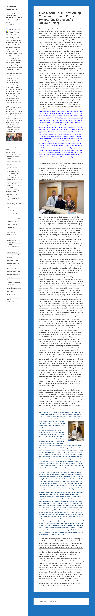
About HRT (9, 207)
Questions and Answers (14, 224)
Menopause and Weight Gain (14, 269)
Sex (6, 249)
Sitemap (2, 606)
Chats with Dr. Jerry (11, 152)
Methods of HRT (12, 210)
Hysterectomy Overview (13, 280)
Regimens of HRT (12, 213)
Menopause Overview (12, 260)
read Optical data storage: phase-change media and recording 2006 (62, 539)
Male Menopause (10, 297)
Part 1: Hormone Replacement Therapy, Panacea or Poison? (13, 234)
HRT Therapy (9, 291)
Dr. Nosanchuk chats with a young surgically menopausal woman (14, 179)
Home (2, 608)
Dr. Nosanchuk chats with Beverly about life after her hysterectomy (14, 185)
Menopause (9, 257)
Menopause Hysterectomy (12, 7)
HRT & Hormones (10, 294)
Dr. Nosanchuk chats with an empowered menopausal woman (14, 156)
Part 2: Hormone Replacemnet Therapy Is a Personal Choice (14, 240)
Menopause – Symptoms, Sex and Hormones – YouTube (55, 111)
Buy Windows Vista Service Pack (70, 554)
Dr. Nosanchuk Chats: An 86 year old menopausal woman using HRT (14, 162)
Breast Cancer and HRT (14, 219)
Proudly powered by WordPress (47, 601)
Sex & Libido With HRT (14, 216)
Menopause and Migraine (13, 271)
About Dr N (11, 227)
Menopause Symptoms (13, 263)
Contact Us (10, 230)
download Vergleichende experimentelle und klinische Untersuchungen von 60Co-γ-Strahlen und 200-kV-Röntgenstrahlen (61, 547)
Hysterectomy (9, 277)
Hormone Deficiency (13, 221)
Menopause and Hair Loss (13, 274)
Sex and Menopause (12, 252)
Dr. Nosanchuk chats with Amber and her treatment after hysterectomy (14, 173)
